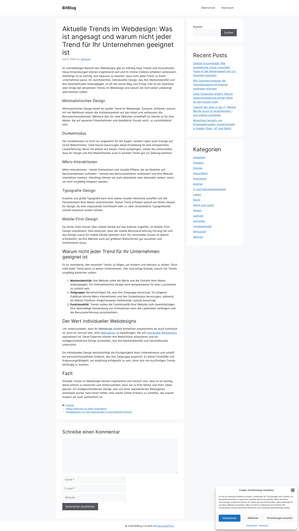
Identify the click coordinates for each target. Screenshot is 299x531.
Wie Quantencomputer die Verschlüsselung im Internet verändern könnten (210, 84)
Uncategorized (202, 226)
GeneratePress (165, 525)
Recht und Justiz (203, 205)
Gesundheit (200, 173)
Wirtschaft (199, 231)
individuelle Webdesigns (162, 332)
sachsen (198, 215)
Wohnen (198, 237)
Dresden (198, 162)
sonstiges (199, 221)
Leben (197, 194)
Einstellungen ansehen (280, 518)
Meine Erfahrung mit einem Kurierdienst (86, 408)
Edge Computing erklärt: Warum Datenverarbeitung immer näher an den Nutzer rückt (213, 97)
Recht (196, 199)
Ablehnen (253, 518)
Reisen (197, 210)
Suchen (197, 26)
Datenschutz (251, 525)
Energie (197, 168)
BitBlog (69, 7)
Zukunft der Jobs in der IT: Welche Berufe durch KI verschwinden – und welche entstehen (214, 111)
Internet (70, 405)
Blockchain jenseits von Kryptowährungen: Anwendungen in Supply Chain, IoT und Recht (214, 124)
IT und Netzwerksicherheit (209, 189)
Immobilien (200, 178)
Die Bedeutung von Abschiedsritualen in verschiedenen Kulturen (99, 412)
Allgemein (199, 157)
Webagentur (108, 332)
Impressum (263, 525)
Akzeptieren (229, 518)
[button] (292, 490)
